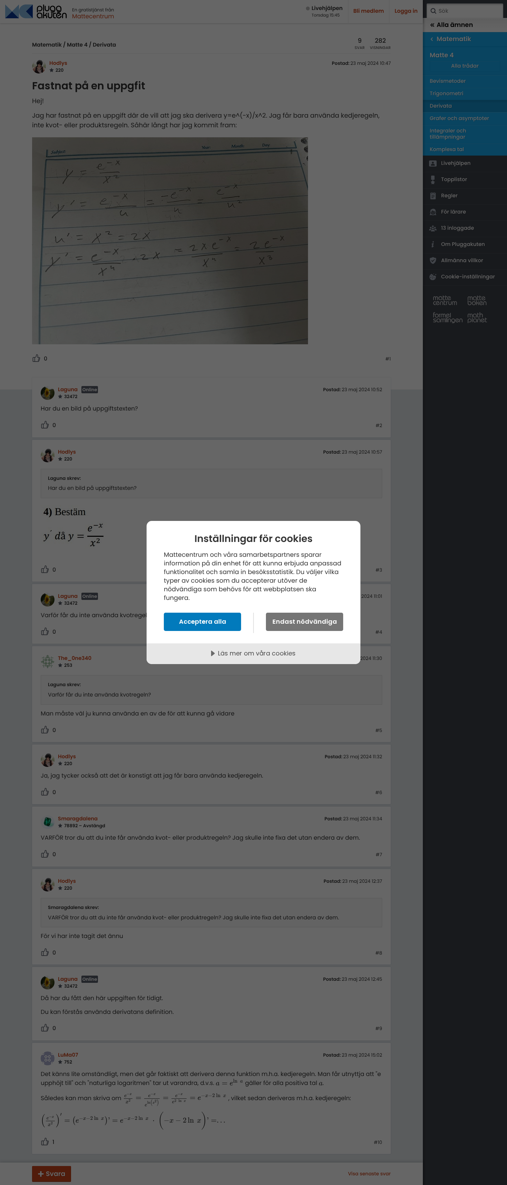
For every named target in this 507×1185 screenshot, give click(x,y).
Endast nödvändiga (304, 621)
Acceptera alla (202, 621)
